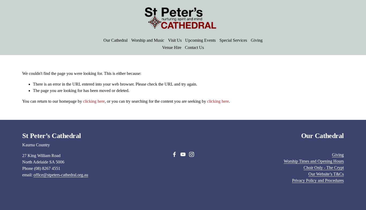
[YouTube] (183, 154)
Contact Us (194, 47)
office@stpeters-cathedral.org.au (60, 175)
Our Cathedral (115, 40)
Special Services (233, 40)
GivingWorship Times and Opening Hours (314, 157)
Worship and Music (147, 40)
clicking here (94, 101)
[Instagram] (191, 154)
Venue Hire (171, 47)
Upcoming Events (200, 40)
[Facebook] (174, 154)
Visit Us (175, 40)
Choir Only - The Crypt (324, 167)
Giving (257, 40)
